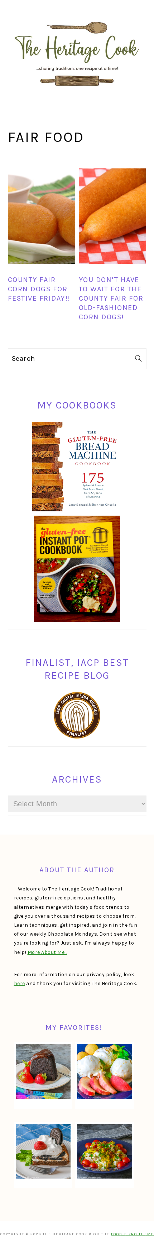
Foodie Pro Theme (132, 1234)
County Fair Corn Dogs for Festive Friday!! (39, 289)
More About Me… (47, 952)
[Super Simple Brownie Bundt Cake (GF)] (43, 1071)
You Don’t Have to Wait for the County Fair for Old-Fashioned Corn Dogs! (111, 298)
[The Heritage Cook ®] (77, 90)
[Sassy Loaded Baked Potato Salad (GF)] (104, 1151)
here (19, 983)
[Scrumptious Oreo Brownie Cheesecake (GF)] (43, 1151)
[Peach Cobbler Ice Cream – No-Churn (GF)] (104, 1071)
